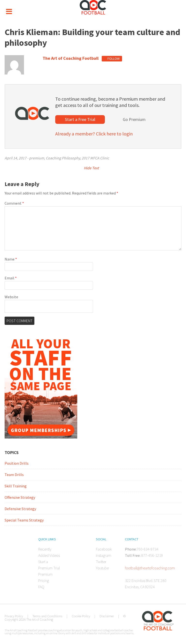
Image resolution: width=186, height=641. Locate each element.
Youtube (102, 568)
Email (11, 278)
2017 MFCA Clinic (95, 158)
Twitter (101, 561)
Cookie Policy (81, 616)
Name (11, 259)
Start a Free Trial (80, 119)
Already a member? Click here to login (94, 134)
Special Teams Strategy (24, 520)
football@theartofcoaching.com (150, 568)
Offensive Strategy (20, 497)
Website (11, 296)
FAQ (41, 586)
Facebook (104, 549)
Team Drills (14, 474)
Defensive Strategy (20, 508)
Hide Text (92, 167)
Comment (14, 203)
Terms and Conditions (47, 616)
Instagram (103, 555)
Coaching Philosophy (63, 158)
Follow (113, 58)
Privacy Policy (14, 616)
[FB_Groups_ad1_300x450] (41, 437)
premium (36, 158)
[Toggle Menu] (9, 11)
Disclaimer (107, 616)
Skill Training (16, 486)
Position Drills (17, 463)
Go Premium (134, 119)
